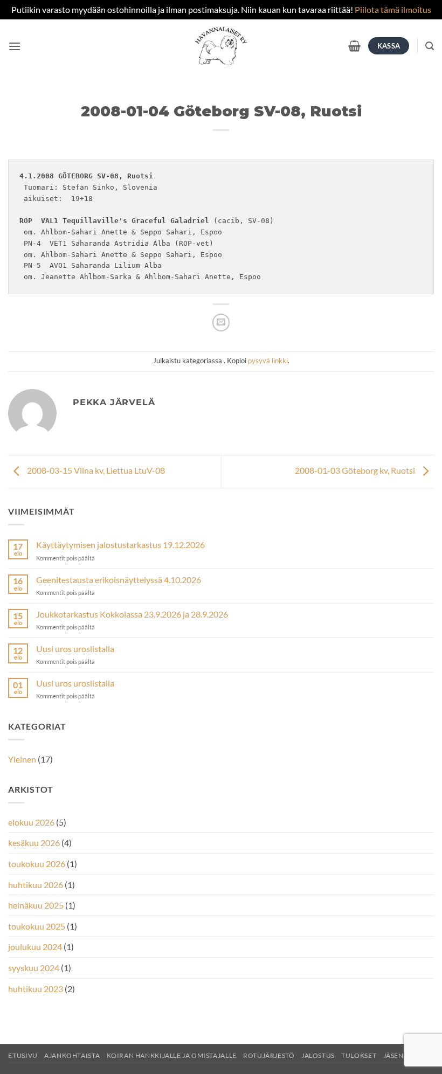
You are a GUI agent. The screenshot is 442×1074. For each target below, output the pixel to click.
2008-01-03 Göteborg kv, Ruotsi (356, 470)
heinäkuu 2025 (36, 905)
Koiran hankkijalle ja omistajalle (172, 1055)
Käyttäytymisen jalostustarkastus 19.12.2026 (120, 544)
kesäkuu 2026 (34, 842)
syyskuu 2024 (33, 967)
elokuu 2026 (31, 822)
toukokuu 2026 (36, 863)
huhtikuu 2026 (35, 884)
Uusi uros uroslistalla (75, 648)
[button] (14, 46)
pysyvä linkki (268, 360)
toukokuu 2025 (36, 926)
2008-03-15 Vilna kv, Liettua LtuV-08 (95, 470)
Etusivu (22, 1055)
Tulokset (358, 1055)
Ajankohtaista (72, 1055)
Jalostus (318, 1055)
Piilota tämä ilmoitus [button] (393, 9)
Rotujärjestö (268, 1055)
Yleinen (22, 759)
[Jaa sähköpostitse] (221, 322)
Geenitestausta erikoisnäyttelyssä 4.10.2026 (118, 579)
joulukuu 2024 (35, 946)
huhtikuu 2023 (35, 988)
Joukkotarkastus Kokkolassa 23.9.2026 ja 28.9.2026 (132, 614)
